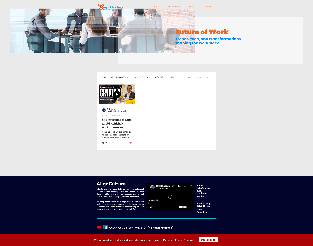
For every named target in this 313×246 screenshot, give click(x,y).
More (173, 77)
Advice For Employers (141, 77)
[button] (189, 77)
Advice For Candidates (119, 77)
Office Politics (160, 77)
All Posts (102, 77)
